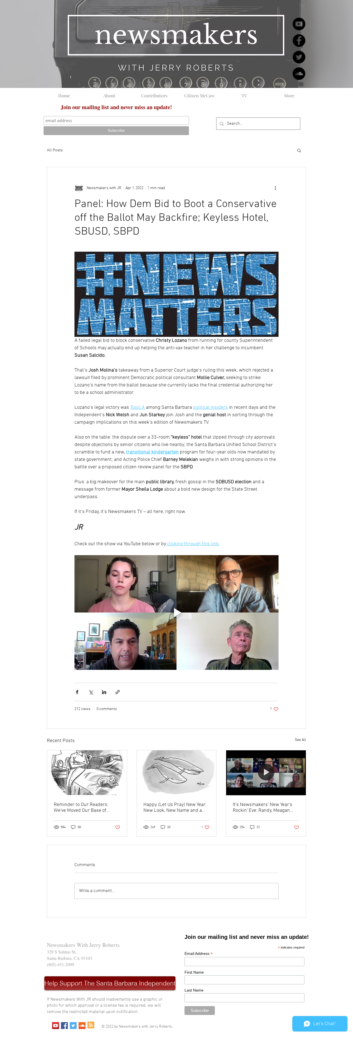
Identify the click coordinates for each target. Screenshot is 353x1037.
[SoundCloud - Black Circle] (299, 73)
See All (300, 740)
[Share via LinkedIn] (104, 692)
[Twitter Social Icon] (73, 1025)
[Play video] (176, 612)
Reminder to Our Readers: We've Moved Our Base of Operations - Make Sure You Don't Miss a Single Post (83, 807)
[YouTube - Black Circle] (299, 24)
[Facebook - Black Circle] (299, 40)
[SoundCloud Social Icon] (82, 1025)
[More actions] (275, 188)
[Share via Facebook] (77, 692)
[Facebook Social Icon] (64, 1025)
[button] (299, 150)
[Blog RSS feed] (90, 1025)
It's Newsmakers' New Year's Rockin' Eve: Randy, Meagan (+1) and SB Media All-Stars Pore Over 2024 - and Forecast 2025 (265, 807)
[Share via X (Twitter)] (90, 692)
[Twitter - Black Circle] (299, 57)
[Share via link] (117, 692)
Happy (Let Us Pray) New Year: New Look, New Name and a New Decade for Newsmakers (175, 807)
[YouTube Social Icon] (55, 1025)
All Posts (55, 150)
